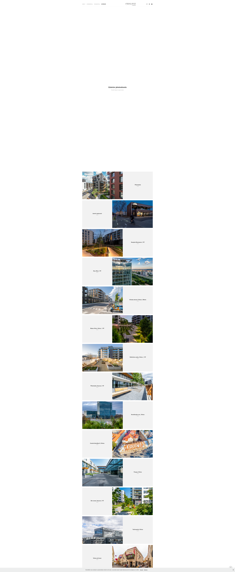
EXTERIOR (103, 4)
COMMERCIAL (90, 4)
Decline (145, 570)
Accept (141, 570)
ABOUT (83, 4)
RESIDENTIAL (97, 4)
